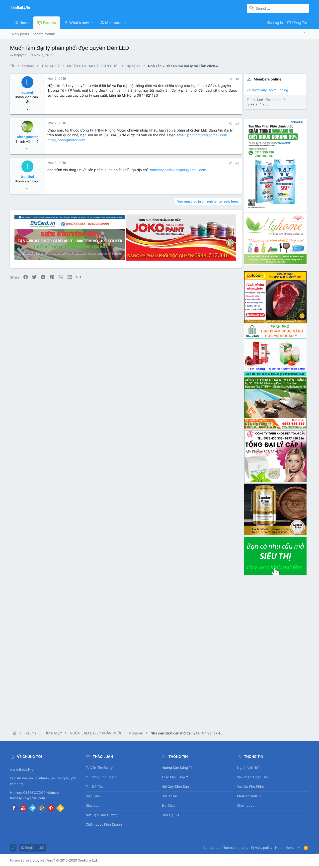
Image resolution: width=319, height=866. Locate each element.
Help (278, 848)
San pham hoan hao (253, 777)
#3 (237, 163)
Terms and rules (235, 848)
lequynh (20, 55)
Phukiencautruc (249, 796)
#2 (237, 124)
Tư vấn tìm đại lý (99, 768)
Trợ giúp (168, 805)
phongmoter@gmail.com (207, 135)
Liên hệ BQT (171, 815)
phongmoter (27, 137)
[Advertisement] (275, 650)
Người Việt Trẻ (248, 768)
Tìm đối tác (94, 787)
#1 (237, 79)
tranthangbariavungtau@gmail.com (177, 170)
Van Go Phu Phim (250, 787)
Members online (267, 79)
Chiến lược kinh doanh (104, 824)
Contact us (211, 848)
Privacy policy (261, 848)
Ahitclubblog (278, 90)
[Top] (299, 847)
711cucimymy (257, 90)
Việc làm (93, 796)
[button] (92, 22)
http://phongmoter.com (66, 140)
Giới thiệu (169, 796)
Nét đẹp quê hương (102, 815)
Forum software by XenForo (54, 860)
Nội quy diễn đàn (175, 787)
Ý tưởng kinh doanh (101, 777)
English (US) (34, 848)
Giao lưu (92, 805)
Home (290, 848)
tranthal (27, 176)
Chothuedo (245, 805)
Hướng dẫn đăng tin (177, 768)
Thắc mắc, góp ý (174, 777)
